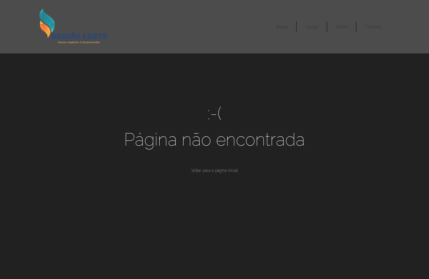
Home (282, 26)
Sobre (342, 26)
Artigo (312, 26)
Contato (373, 26)
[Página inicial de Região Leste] (73, 27)
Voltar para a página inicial (214, 170)
